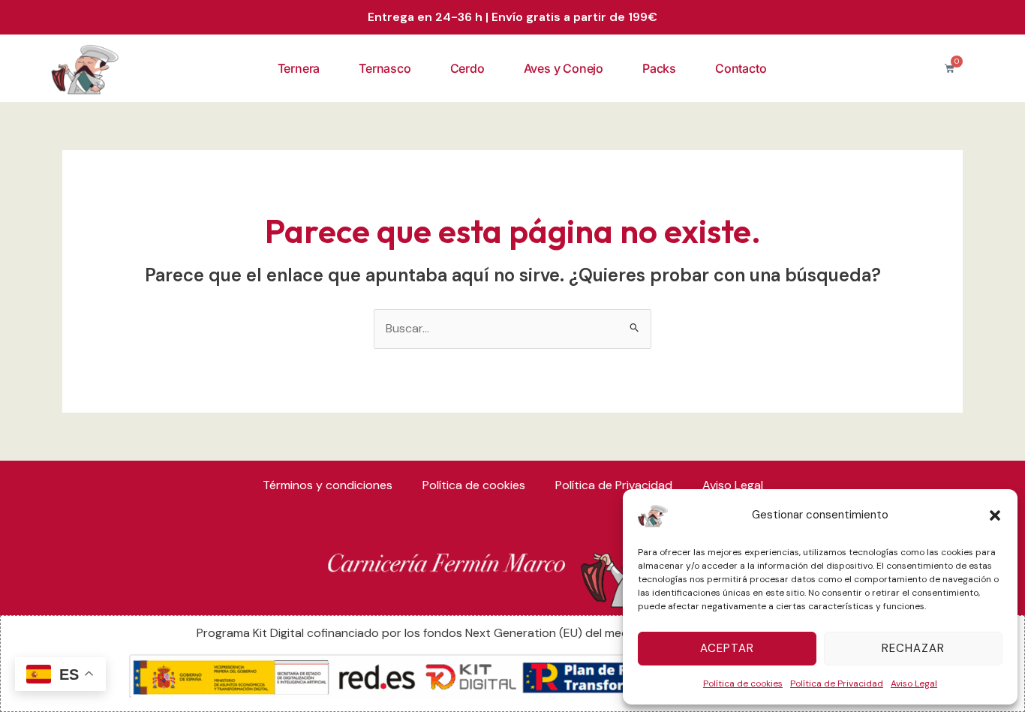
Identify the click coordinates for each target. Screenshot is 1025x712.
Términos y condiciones (327, 485)
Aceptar (727, 648)
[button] (994, 515)
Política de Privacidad (836, 683)
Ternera (299, 68)
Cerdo (467, 68)
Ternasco (384, 68)
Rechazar (913, 648)
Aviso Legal (914, 683)
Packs (659, 68)
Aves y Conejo (563, 68)
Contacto (740, 68)
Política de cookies (743, 683)
